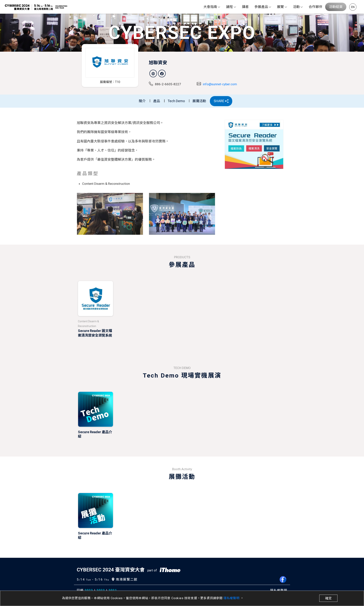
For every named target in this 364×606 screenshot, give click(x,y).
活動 (296, 7)
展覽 (280, 7)
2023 (89, 590)
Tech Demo (176, 101)
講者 (245, 7)
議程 (229, 7)
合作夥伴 (315, 7)
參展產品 (261, 7)
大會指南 (210, 7)
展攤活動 (199, 101)
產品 (156, 101)
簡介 (142, 101)
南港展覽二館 (126, 579)
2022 (101, 590)
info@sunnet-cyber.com (220, 84)
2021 (113, 590)
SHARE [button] (219, 101)
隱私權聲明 (232, 598)
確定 (328, 598)
